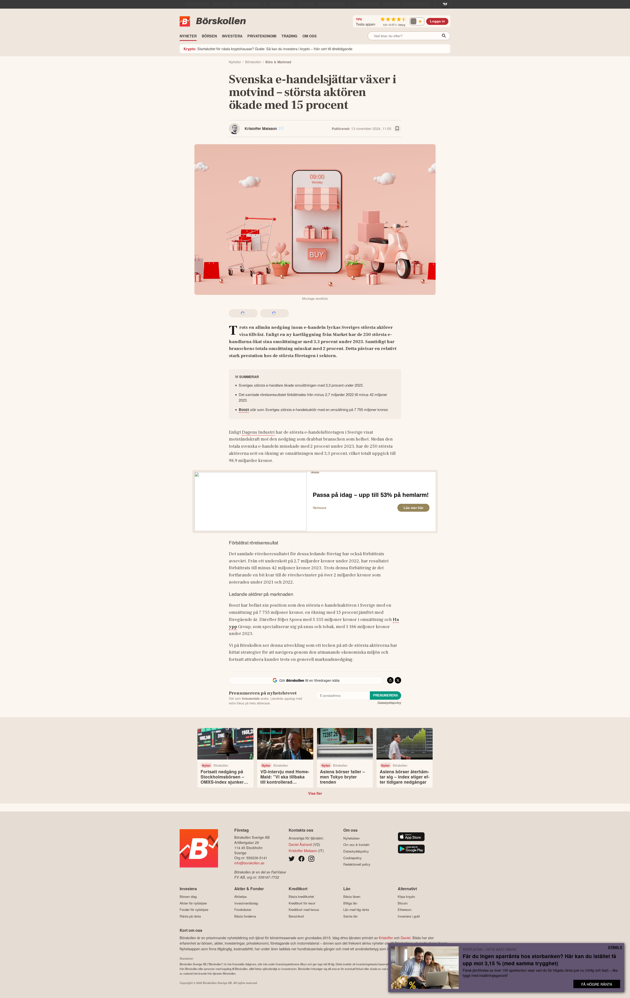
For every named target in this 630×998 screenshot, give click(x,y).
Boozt (244, 409)
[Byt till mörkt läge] (417, 21)
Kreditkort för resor (302, 903)
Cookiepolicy (352, 857)
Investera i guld (409, 916)
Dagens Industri (258, 432)
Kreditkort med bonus (304, 909)
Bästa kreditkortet (301, 896)
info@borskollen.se (249, 862)
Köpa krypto (406, 896)
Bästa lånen (351, 896)
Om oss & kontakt (356, 844)
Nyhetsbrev (351, 838)
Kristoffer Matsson (261, 128)
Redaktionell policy (356, 864)
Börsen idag (188, 896)
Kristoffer (386, 937)
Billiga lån (350, 903)
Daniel (405, 937)
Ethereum (404, 909)
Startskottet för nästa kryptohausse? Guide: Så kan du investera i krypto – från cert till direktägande (268, 48)
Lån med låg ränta (356, 909)
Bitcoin (403, 903)
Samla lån (350, 916)
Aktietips (240, 896)
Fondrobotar (242, 909)
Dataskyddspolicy (389, 702)
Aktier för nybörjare (193, 903)
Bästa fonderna (245, 916)
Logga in (437, 21)
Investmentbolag (246, 903)
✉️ (281, 128)
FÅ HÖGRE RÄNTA (596, 984)
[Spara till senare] (397, 129)
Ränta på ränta (190, 916)
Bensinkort (296, 916)
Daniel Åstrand (300, 844)
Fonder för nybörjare (194, 909)
